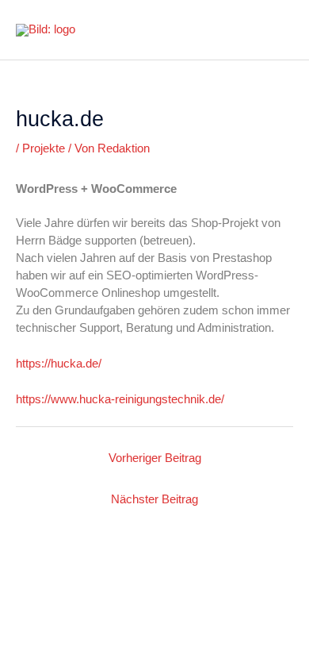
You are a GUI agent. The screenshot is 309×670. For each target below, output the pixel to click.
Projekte (43, 148)
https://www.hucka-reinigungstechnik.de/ (120, 399)
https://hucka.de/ (58, 363)
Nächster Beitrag (154, 499)
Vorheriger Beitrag (155, 458)
